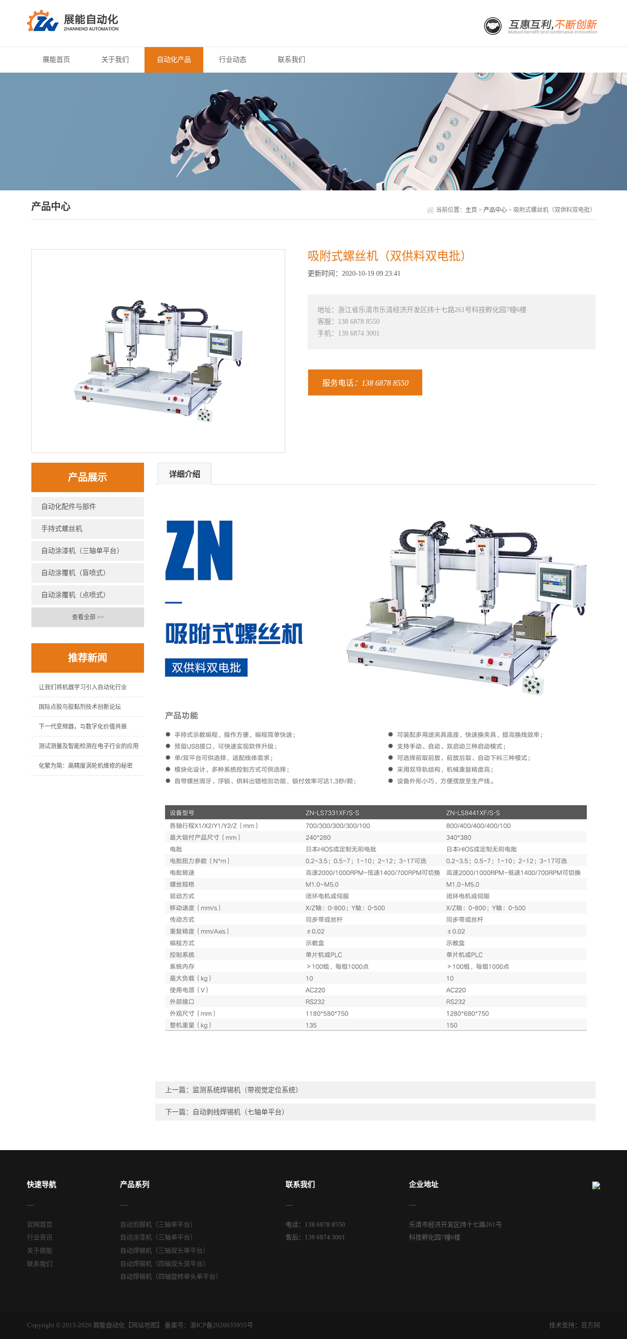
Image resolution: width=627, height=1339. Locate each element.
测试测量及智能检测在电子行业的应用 (89, 746)
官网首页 (39, 1224)
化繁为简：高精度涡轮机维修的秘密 (86, 765)
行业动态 (232, 59)
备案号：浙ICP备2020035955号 (209, 1325)
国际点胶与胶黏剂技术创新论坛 (80, 707)
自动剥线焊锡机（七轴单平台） (241, 1112)
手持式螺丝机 (61, 528)
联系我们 (291, 59)
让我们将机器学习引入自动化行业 (83, 687)
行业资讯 (39, 1237)
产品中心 (495, 210)
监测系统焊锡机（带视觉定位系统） (247, 1090)
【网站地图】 (144, 1325)
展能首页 (56, 59)
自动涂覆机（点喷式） (75, 595)
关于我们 (115, 59)
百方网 (590, 1325)
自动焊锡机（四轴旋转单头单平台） (171, 1276)
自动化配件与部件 (68, 506)
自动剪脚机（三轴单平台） (158, 1224)
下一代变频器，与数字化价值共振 (83, 726)
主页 (471, 210)
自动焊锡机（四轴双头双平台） (164, 1263)
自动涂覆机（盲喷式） (75, 573)
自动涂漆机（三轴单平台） (82, 550)
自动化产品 (174, 59)
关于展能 (39, 1250)
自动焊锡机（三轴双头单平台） (164, 1250)
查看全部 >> (88, 617)
